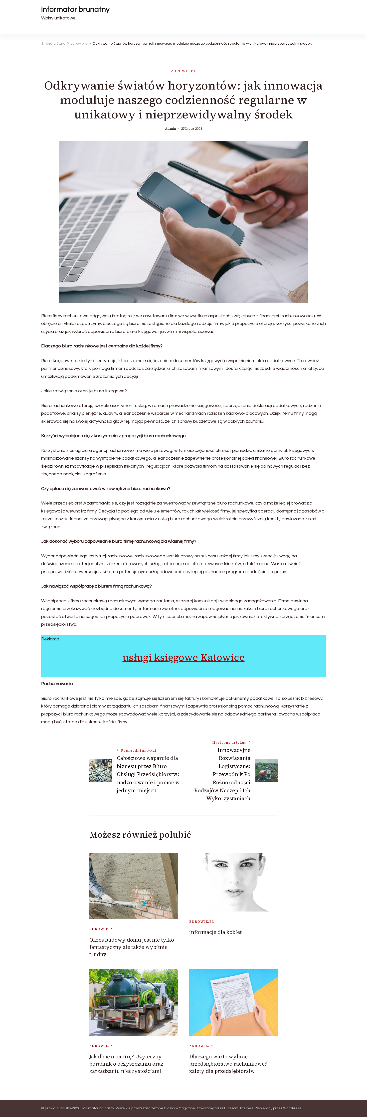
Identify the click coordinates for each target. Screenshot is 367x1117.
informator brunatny (75, 9)
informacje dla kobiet (215, 932)
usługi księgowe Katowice (184, 657)
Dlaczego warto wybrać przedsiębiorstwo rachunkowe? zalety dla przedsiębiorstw (228, 1064)
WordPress (292, 1108)
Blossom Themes (238, 1108)
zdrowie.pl (183, 71)
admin (170, 128)
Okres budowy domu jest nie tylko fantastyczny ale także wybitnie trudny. (131, 947)
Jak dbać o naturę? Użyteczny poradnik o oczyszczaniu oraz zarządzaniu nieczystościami (126, 1064)
